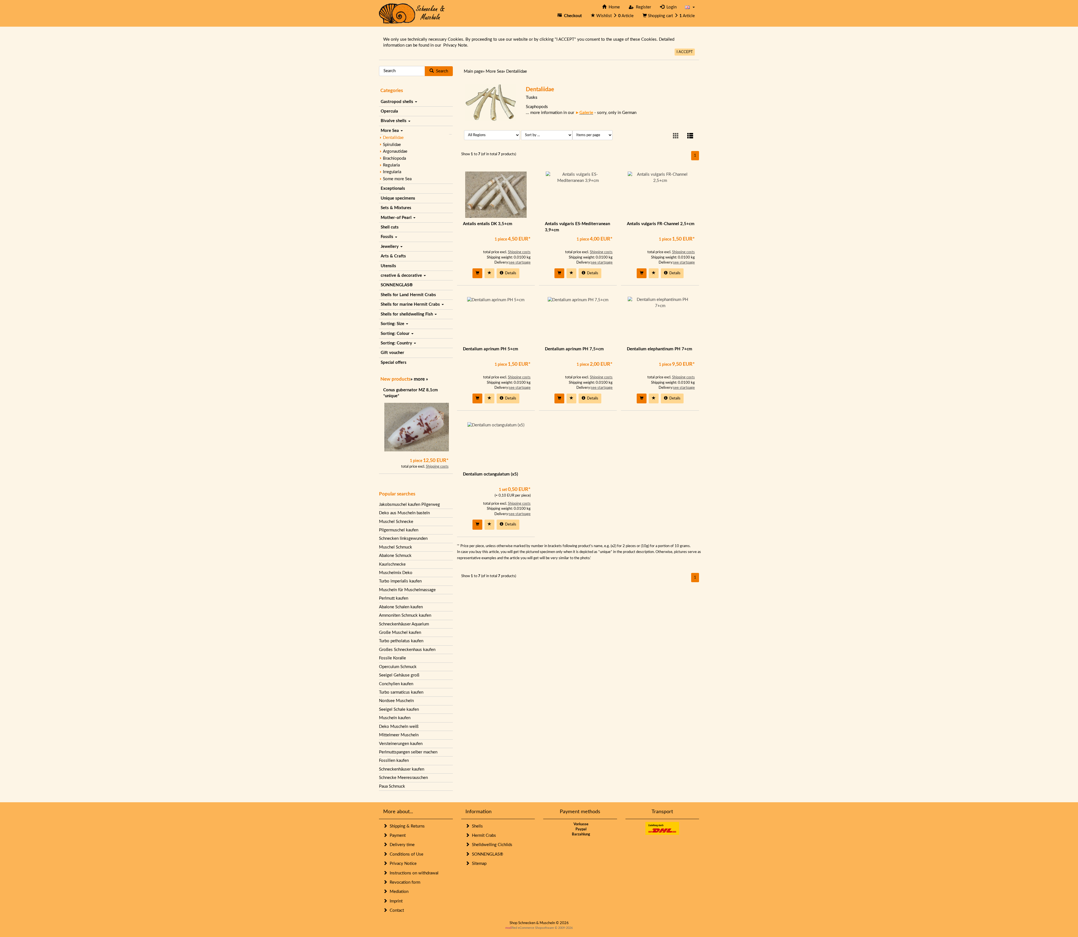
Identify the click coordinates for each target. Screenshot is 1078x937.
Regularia (391, 165)
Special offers (393, 362)
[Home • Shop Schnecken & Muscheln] (412, 13)
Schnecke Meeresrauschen (403, 778)
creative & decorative (402, 275)
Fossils (387, 237)
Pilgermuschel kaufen (398, 530)
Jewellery (390, 246)
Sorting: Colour (396, 334)
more (419, 379)
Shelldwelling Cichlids (491, 845)
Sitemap (478, 863)
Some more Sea (397, 179)
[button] (690, 7)
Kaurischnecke (392, 564)
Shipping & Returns (406, 826)
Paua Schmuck (392, 786)
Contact (395, 910)
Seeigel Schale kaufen (399, 709)
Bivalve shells (394, 121)
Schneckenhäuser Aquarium (404, 624)
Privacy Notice (402, 863)
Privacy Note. (455, 45)
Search (441, 71)
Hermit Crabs (483, 835)
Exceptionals (393, 188)
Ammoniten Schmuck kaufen (405, 615)
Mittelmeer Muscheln (399, 735)
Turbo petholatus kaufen (401, 641)
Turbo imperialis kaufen (400, 581)
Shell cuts (390, 227)
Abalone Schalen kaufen (401, 607)
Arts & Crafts (393, 256)
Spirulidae (392, 145)
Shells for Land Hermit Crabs (408, 295)
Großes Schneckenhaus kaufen (407, 650)
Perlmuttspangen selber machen (408, 752)
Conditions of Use (405, 854)
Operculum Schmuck (398, 667)
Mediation (397, 892)
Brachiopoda (394, 158)
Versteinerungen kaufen (400, 744)
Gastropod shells (397, 102)
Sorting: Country (397, 343)
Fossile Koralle (392, 658)
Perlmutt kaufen (393, 598)
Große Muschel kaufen (400, 632)
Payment (396, 835)
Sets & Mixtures (396, 208)
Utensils (388, 266)
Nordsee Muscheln (396, 701)
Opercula (389, 111)
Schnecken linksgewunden (403, 538)
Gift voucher (392, 353)
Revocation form (403, 882)
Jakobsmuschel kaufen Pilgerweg (409, 504)
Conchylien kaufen (396, 684)
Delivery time (401, 845)
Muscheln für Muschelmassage (407, 590)
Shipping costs (437, 466)
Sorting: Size (393, 324)
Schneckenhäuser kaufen (401, 769)
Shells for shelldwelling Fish (407, 314)
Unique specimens (398, 198)
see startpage (520, 262)
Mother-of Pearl (397, 218)
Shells (476, 826)
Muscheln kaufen (394, 718)
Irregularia (392, 172)
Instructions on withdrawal (412, 873)
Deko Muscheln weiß (399, 727)
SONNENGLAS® (397, 285)
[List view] (690, 136)
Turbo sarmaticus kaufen (401, 692)
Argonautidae (395, 151)
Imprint (395, 901)
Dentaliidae (393, 138)
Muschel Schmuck (395, 547)
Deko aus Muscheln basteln (404, 513)
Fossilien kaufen (394, 760)
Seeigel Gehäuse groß (399, 675)
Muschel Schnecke (396, 522)
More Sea (390, 131)
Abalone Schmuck (395, 556)
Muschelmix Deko (395, 573)
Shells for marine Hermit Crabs (411, 304)
